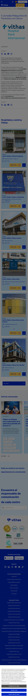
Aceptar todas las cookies (14, 694)
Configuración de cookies (14, 686)
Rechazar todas (14, 690)
